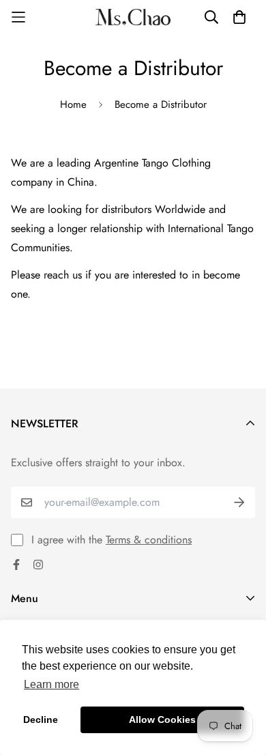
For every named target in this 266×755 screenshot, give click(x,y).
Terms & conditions (149, 539)
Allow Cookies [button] (162, 719)
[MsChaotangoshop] (133, 17)
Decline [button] (40, 719)
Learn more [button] (51, 684)
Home (73, 104)
